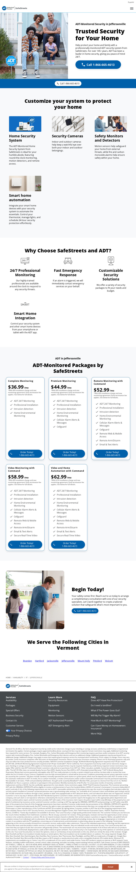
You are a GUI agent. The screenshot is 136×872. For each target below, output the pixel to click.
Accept (110, 867)
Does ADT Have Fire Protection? (107, 700)
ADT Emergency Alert (58, 725)
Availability (11, 700)
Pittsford (97, 660)
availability (18, 677)
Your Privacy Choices (21, 730)
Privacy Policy (12, 735)
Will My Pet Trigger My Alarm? (105, 715)
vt (27, 677)
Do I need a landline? (101, 705)
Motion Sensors (56, 715)
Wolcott (109, 660)
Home (8, 677)
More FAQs (96, 733)
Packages (10, 705)
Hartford (39, 660)
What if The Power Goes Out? (105, 710)
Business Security (14, 715)
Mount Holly (84, 660)
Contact (26, 857)
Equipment (53, 705)
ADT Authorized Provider (60, 720)
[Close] (132, 867)
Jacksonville (52, 660)
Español (131, 2)
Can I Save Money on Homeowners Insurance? (108, 727)
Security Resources (57, 700)
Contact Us (11, 720)
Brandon (27, 660)
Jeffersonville (68, 660)
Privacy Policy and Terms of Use (43, 857)
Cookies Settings (91, 867)
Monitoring (54, 710)
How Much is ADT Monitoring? (106, 720)
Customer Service (15, 725)
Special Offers (13, 710)
